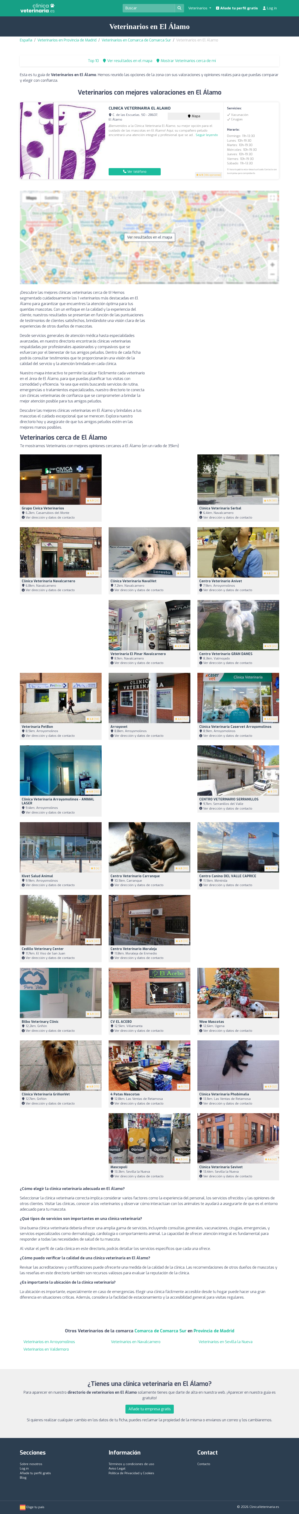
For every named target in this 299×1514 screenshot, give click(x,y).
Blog (23, 1478)
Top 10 (93, 60)
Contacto (203, 1464)
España (26, 40)
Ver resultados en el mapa (149, 237)
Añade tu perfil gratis (238, 8)
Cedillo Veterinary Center (43, 949)
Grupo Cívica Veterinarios (43, 508)
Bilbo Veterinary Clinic (40, 1022)
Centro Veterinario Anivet (220, 581)
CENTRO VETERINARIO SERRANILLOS (229, 799)
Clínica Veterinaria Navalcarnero (48, 581)
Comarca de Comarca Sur (161, 1331)
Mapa (195, 116)
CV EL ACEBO (121, 1022)
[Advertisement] (216, 322)
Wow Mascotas (211, 1022)
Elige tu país (34, 1507)
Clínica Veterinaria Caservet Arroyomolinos (235, 727)
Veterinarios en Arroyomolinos (49, 1341)
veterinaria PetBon (37, 727)
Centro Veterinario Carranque (135, 876)
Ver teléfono (136, 171)
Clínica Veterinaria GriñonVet (46, 1094)
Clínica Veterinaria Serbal (220, 508)
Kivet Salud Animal (37, 876)
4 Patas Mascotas (125, 1094)
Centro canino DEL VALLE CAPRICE (227, 876)
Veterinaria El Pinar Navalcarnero (138, 654)
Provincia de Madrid (214, 1331)
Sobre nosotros (31, 1464)
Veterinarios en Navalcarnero (135, 1341)
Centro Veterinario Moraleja (133, 949)
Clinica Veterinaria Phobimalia (224, 1094)
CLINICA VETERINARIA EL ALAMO (140, 108)
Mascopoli (118, 1167)
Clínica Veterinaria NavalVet (133, 581)
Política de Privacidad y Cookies (131, 1473)
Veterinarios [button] (198, 8)
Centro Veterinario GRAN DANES (226, 654)
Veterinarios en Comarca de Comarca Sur (136, 40)
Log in (271, 8)
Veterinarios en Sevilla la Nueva (226, 1341)
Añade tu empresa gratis (149, 1409)
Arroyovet (119, 727)
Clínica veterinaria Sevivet (221, 1167)
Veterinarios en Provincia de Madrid (66, 40)
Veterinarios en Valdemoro (46, 1349)
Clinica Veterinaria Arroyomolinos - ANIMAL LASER (58, 801)
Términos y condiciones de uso (131, 1464)
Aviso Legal (117, 1468)
